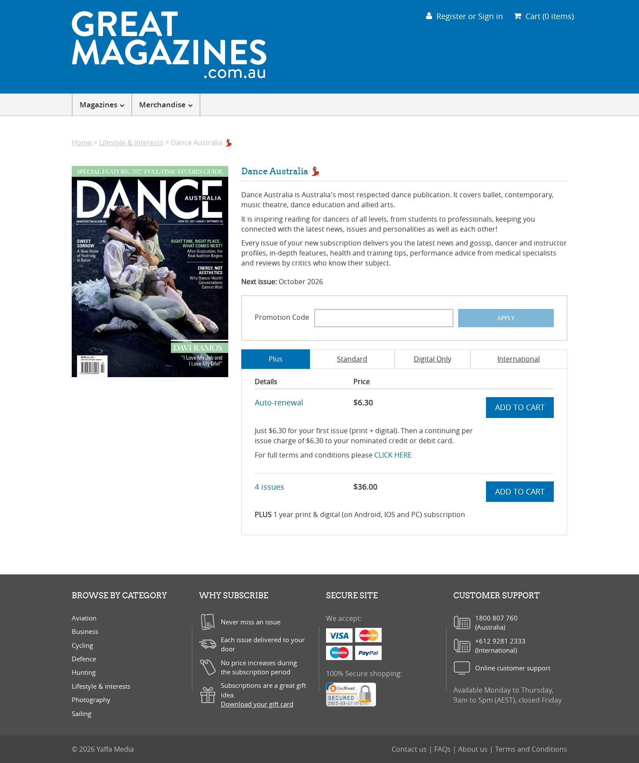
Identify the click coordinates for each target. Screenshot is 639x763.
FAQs (443, 749)
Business (85, 631)
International (518, 359)
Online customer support (512, 667)
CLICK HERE (393, 455)
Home (82, 142)
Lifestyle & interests (131, 142)
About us (473, 749)
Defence (84, 658)
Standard (352, 359)
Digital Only (432, 359)
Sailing (81, 713)
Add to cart (520, 407)
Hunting (84, 672)
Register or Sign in (469, 16)
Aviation (84, 618)
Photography (91, 699)
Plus (276, 359)
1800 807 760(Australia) (496, 622)
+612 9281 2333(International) (500, 645)
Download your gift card (257, 704)
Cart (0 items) (550, 16)
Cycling (82, 645)
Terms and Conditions (531, 749)
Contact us (410, 749)
